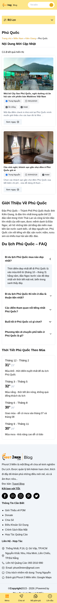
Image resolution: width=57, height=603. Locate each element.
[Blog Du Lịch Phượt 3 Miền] (9, 4)
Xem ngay (11, 122)
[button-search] (51, 5)
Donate (9, 515)
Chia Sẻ (9, 520)
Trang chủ (7, 38)
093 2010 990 (35, 563)
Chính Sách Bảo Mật (16, 529)
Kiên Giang (30, 38)
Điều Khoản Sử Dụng (16, 525)
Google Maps (44, 577)
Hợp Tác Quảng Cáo (16, 534)
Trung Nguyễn (43, 572)
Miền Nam (18, 38)
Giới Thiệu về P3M (15, 510)
